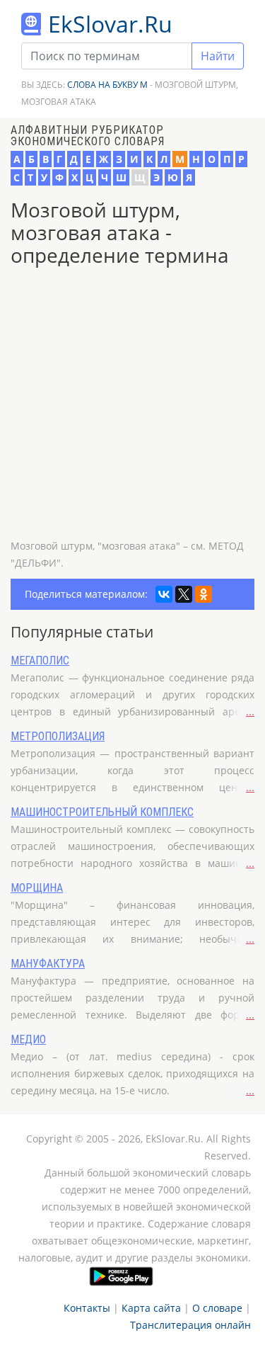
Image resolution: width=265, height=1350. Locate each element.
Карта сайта (151, 1308)
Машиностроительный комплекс (102, 812)
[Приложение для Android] (121, 1276)
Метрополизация (58, 736)
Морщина (37, 888)
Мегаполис (40, 660)
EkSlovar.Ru (110, 23)
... (250, 711)
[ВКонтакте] (163, 594)
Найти (218, 56)
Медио (28, 1039)
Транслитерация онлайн (190, 1325)
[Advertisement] (132, 405)
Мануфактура (48, 963)
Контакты (87, 1308)
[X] (183, 594)
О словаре (217, 1308)
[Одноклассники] (203, 594)
